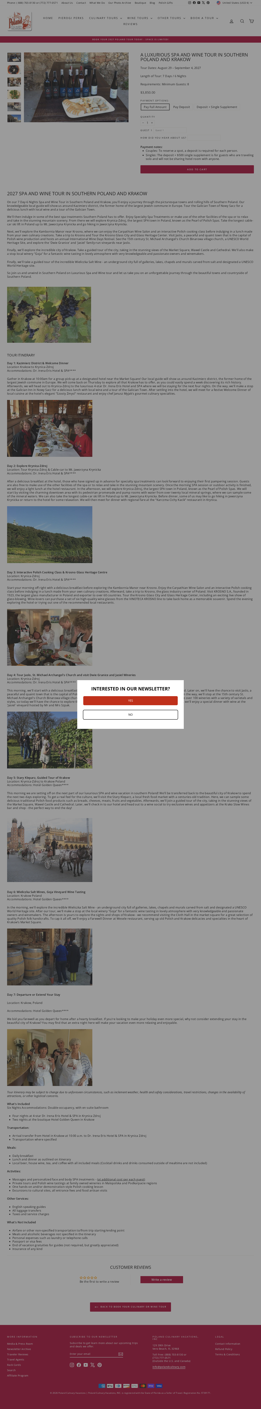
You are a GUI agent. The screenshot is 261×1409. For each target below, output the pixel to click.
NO (130, 715)
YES (130, 701)
